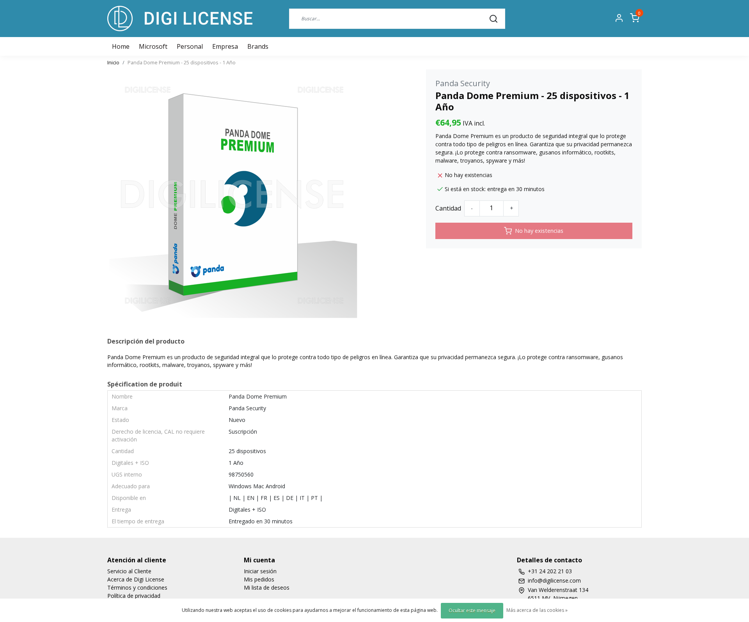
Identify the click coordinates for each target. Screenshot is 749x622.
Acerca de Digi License (135, 579)
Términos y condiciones (137, 587)
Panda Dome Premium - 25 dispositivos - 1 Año (182, 62)
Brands (257, 46)
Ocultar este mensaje (472, 610)
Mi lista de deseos (266, 587)
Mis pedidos (259, 579)
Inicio (113, 62)
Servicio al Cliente (129, 571)
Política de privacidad (133, 595)
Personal (190, 46)
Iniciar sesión (260, 571)
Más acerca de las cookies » (537, 610)
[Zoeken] (493, 18)
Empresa (225, 46)
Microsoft (153, 46)
